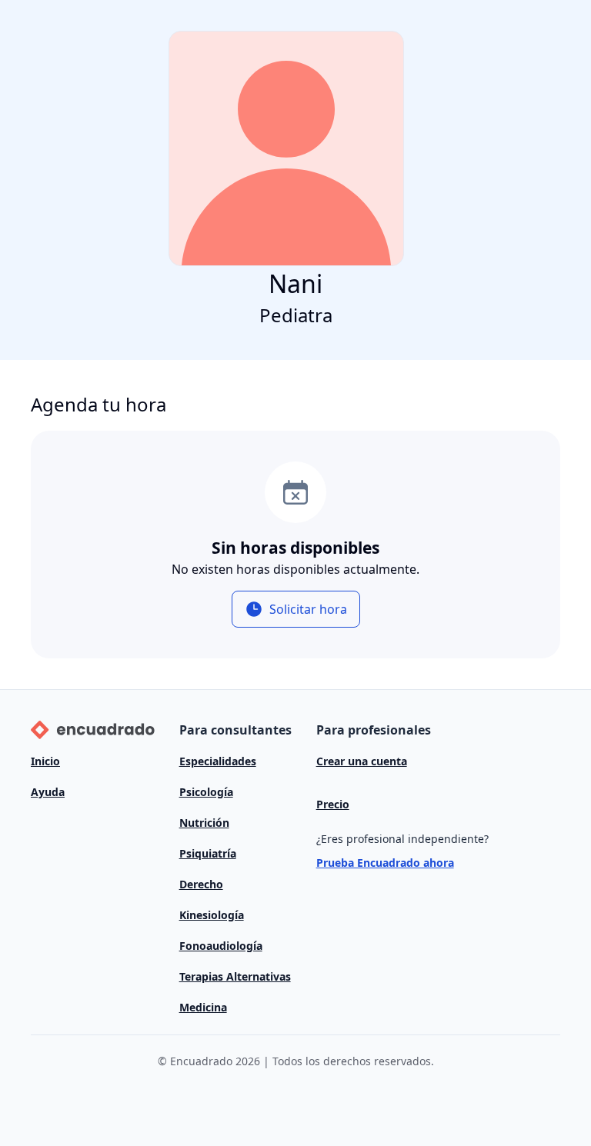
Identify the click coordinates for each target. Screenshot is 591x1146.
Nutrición (204, 822)
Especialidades (217, 761)
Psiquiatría (207, 853)
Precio (332, 804)
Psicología (206, 792)
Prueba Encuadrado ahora (385, 862)
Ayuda (48, 792)
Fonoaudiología (220, 945)
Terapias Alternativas (235, 976)
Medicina (203, 1007)
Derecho (201, 884)
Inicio (45, 761)
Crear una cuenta (361, 761)
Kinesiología (211, 915)
